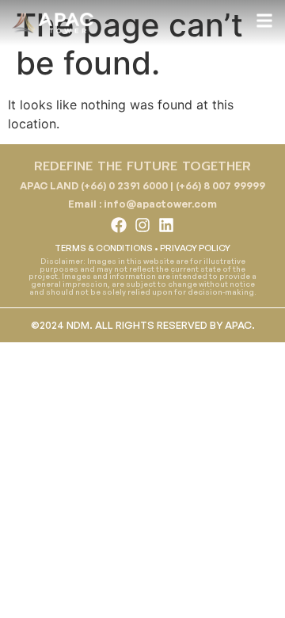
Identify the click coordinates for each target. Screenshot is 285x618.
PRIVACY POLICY (195, 248)
